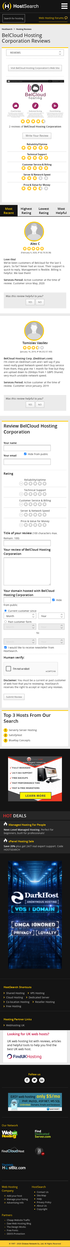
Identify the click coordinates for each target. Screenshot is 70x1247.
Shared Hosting (15, 993)
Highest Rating (26, 211)
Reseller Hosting (45, 1002)
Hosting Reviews (23, 29)
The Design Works (16, 1226)
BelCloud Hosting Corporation (42, 126)
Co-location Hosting (17, 1002)
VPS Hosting (37, 993)
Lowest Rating (44, 211)
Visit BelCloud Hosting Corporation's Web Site (35, 68)
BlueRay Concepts (19, 740)
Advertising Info (15, 1202)
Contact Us (42, 1192)
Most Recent (9, 211)
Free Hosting (13, 1006)
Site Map (41, 1195)
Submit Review (14, 696)
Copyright (42, 1209)
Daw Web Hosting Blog (19, 1223)
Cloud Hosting (14, 997)
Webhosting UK (15, 1025)
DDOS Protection (16, 1233)
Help (39, 1198)
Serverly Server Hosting (23, 730)
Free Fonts (12, 1230)
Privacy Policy (44, 1202)
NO (40, 302)
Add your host (14, 1195)
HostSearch (7, 29)
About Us (42, 1205)
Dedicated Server (39, 997)
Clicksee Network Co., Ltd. (33, 1244)
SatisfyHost (15, 735)
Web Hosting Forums (51, 18)
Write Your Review (37, 136)
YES (30, 302)
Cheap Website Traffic (18, 1220)
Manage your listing (17, 1199)
